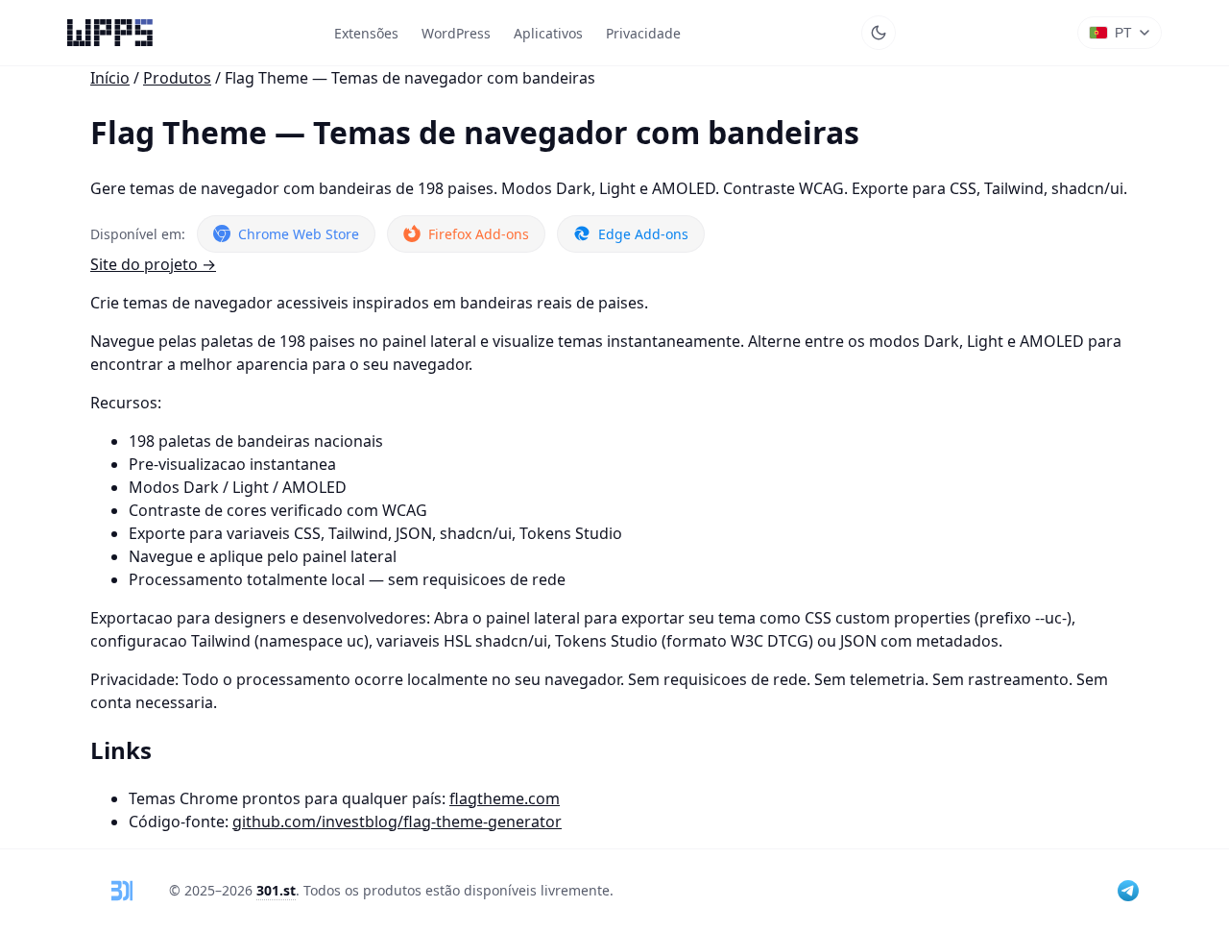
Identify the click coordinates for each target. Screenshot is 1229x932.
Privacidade (643, 33)
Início (110, 77)
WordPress (456, 33)
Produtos (177, 77)
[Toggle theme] (878, 32)
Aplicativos (548, 33)
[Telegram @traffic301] (1128, 890)
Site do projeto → (153, 264)
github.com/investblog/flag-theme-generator (397, 821)
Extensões (366, 33)
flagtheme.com (504, 798)
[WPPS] (110, 32)
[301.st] (122, 890)
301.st (276, 890)
